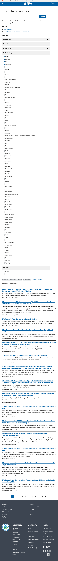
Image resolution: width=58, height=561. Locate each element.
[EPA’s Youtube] (51, 550)
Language (6, 267)
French (32, 509)
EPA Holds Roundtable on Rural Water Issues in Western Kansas (24, 355)
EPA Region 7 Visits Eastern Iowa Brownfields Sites (20, 319)
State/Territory (7, 53)
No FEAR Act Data (18, 547)
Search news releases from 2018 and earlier (16, 31)
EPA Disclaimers (48, 531)
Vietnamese (33, 517)
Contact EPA (47, 528)
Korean (32, 512)
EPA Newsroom (8, 29)
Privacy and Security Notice (18, 553)
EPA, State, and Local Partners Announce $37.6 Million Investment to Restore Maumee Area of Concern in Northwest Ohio (28, 302)
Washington (28, 280)
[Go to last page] (45, 496)
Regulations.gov (32, 539)
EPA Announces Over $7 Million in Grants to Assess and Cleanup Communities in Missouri (24, 434)
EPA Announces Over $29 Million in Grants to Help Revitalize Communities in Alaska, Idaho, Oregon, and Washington (28, 421)
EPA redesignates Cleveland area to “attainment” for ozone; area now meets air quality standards (28, 463)
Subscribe (31, 542)
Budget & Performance (16, 533)
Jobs (29, 534)
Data (29, 528)
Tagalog (4, 517)
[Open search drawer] (3, 3)
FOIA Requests (47, 536)
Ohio (20, 280)
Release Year (7, 39)
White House (31, 548)
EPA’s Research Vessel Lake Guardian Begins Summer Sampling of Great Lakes (27, 330)
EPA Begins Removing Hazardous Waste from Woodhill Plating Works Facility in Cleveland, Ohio (28, 481)
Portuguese (4, 514)
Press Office (7, 48)
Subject (5, 44)
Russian (32, 514)
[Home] (28, 3)
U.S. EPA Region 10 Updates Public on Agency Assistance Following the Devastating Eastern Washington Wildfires (27, 290)
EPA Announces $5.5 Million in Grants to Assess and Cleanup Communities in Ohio (29, 407)
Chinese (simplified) (35, 507)
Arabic (3, 507)
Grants (14, 544)
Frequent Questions (49, 539)
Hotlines (45, 534)
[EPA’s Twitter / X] (48, 550)
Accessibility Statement (16, 529)
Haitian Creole (5, 512)
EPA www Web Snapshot (16, 540)
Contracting (15, 537)
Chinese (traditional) (7, 509)
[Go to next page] (42, 496)
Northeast (13, 280)
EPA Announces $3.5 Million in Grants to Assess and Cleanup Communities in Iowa (29, 449)
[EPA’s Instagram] (48, 554)
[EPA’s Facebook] (44, 550)
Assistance (4, 504)
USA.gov (30, 545)
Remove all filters (37, 280)
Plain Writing (16, 550)
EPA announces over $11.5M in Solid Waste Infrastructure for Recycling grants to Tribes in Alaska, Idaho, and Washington (29, 343)
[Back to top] (53, 556)
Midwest (6, 280)
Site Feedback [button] (47, 542)
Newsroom (31, 536)
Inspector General (33, 531)
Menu (53, 4)
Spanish (32, 504)
